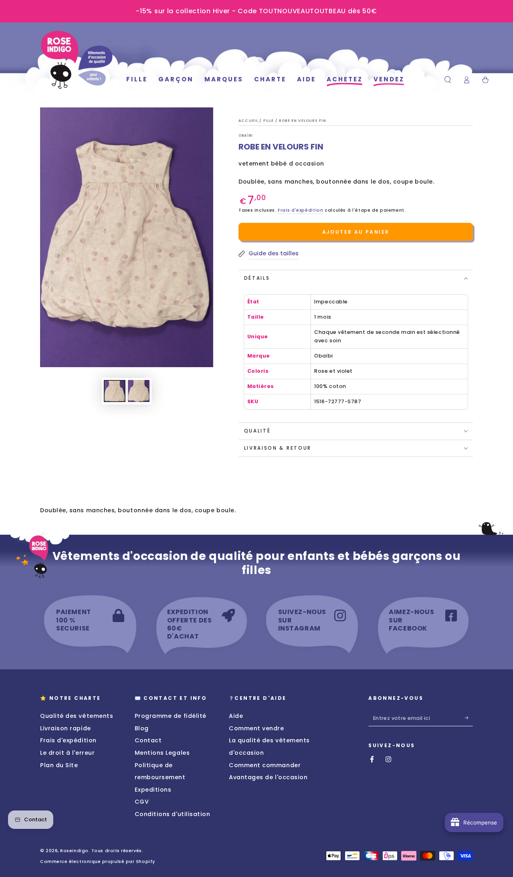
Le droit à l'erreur (67, 753)
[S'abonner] (469, 718)
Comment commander (265, 765)
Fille (269, 120)
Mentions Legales (162, 753)
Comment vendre (256, 728)
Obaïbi (245, 135)
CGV (142, 802)
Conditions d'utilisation (172, 814)
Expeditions (153, 790)
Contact (148, 740)
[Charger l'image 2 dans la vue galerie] (138, 391)
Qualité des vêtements (76, 716)
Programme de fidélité (170, 716)
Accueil (248, 120)
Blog (142, 728)
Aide (236, 716)
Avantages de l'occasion (268, 777)
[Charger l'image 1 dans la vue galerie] (114, 391)
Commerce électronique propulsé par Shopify (97, 862)
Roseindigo (74, 851)
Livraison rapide (65, 728)
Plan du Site (59, 765)
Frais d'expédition (300, 210)
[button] (447, 80)
